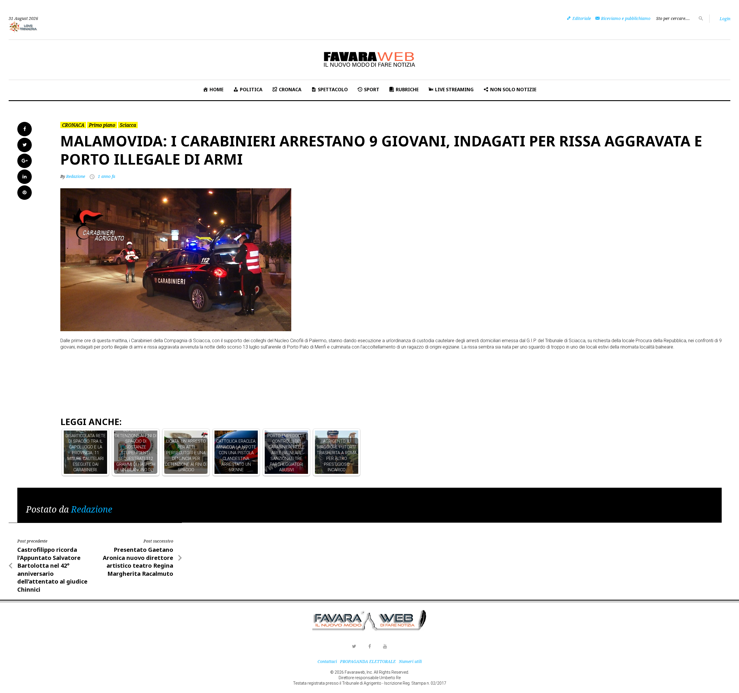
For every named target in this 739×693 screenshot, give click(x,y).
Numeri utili (410, 661)
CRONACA (73, 125)
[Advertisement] (165, 366)
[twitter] (354, 646)
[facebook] (369, 646)
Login (725, 18)
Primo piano (102, 125)
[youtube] (385, 646)
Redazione (75, 176)
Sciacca (128, 125)
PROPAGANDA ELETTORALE (368, 661)
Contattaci (327, 661)
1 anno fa (106, 176)
